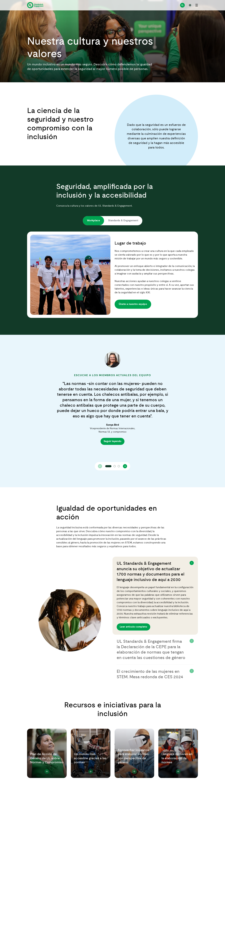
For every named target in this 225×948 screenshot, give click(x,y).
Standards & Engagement (123, 220)
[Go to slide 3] (119, 466)
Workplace (93, 220)
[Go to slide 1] (108, 466)
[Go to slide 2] (115, 466)
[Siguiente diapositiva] (125, 466)
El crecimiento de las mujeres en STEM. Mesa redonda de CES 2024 (150, 674)
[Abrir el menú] (196, 5)
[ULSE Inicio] (35, 5)
